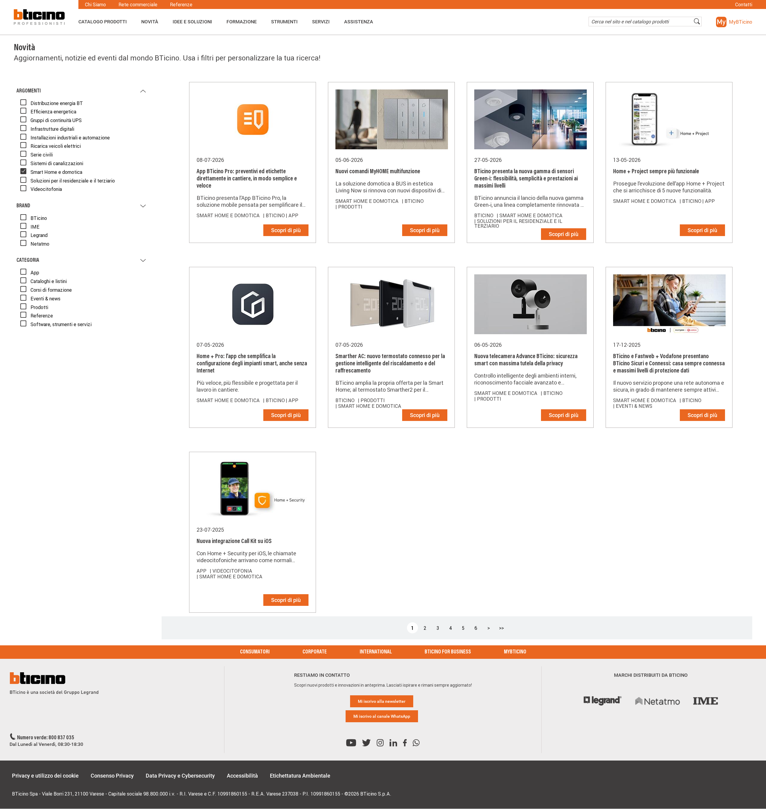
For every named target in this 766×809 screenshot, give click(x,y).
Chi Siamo (95, 4)
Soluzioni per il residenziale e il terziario (73, 181)
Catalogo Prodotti (102, 21)
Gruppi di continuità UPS (56, 120)
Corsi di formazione (51, 290)
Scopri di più (286, 230)
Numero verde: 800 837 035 (45, 738)
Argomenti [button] (28, 91)
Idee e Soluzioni (192, 21)
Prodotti (39, 307)
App (35, 273)
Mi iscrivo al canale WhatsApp (381, 716)
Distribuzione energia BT (57, 103)
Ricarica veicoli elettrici (56, 146)
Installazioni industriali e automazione (70, 138)
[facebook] (405, 743)
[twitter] (366, 743)
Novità (149, 21)
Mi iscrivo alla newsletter (381, 701)
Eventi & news (45, 299)
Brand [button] (23, 206)
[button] (734, 22)
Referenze (181, 4)
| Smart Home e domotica (530, 215)
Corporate (315, 652)
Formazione (242, 21)
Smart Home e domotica (56, 172)
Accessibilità (242, 775)
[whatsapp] (416, 743)
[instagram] (380, 743)
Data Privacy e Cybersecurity (180, 775)
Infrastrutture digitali (52, 129)
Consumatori (255, 652)
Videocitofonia (46, 189)
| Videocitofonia (231, 570)
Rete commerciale (137, 4)
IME (35, 227)
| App (292, 215)
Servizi (321, 21)
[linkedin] (393, 743)
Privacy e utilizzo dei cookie (45, 775)
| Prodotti (348, 206)
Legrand (39, 235)
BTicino (39, 218)
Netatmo (40, 244)
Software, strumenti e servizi (61, 324)
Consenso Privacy (112, 775)
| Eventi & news (632, 406)
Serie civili (42, 155)
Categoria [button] (27, 260)
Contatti (743, 4)
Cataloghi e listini (49, 281)
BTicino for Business (448, 652)
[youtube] (351, 743)
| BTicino (274, 215)
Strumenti (284, 21)
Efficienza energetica (53, 112)
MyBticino (515, 652)
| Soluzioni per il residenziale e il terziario (518, 223)
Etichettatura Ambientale (300, 775)
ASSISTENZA (358, 21)
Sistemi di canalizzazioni (57, 163)
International (376, 652)
